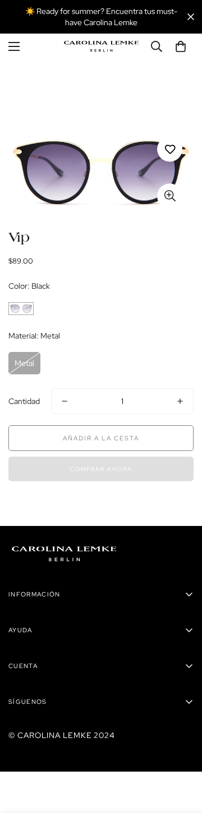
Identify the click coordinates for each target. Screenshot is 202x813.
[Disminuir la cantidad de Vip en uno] (64, 401)
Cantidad (24, 401)
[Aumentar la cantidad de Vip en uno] (180, 401)
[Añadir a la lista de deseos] (169, 149)
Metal (24, 363)
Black (21, 308)
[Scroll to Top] (182, 753)
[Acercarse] (169, 196)
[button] (181, 46)
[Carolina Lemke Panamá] (101, 46)
